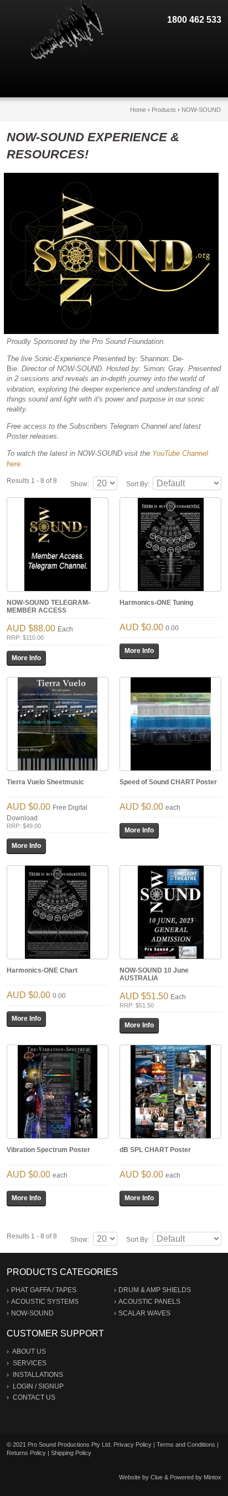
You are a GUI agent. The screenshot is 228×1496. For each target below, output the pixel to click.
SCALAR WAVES (144, 1313)
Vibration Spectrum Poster (48, 1150)
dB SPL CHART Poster (155, 1150)
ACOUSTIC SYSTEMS (45, 1301)
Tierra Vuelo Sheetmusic (45, 782)
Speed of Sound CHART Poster (168, 782)
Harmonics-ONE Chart (42, 970)
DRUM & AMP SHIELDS (154, 1290)
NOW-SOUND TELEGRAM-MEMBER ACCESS (48, 606)
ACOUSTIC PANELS (149, 1301)
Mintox (212, 1477)
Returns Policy (26, 1452)
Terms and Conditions (186, 1444)
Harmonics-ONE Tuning (156, 602)
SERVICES (29, 1363)
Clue (157, 1477)
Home (138, 109)
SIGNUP (51, 1386)
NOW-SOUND (201, 109)
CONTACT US (34, 1397)
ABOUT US (29, 1351)
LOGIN (23, 1386)
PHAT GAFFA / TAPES (43, 1290)
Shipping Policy (71, 1452)
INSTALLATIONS (38, 1375)
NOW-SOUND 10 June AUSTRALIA (154, 974)
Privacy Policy (132, 1444)
